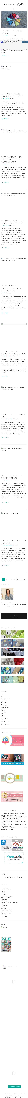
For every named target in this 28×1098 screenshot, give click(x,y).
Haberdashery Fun (14, 5)
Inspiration (6, 98)
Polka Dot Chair (4, 908)
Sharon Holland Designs (6, 910)
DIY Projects (6, 35)
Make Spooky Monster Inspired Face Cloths (11, 288)
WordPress (15, 1097)
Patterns (2, 716)
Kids (4, 292)
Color (2, 701)
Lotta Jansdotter (4, 900)
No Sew (2, 715)
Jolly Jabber (3, 894)
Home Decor (3, 708)
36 (14, 579)
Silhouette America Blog (6, 911)
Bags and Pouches (7, 355)
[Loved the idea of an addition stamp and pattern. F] (14, 1027)
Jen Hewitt (3, 892)
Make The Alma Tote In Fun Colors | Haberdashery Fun (13, 827)
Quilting (2, 719)
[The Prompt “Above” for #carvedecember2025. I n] (14, 1073)
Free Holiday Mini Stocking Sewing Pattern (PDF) (11, 159)
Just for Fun (3, 712)
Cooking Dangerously (5, 889)
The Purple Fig (4, 916)
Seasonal (5, 164)
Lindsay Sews (4, 899)
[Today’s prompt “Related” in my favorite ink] (14, 1004)
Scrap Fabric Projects (5, 721)
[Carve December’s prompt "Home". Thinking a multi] (14, 1050)
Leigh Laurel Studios (5, 897)
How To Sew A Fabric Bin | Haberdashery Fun (11, 824)
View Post (4, 55)
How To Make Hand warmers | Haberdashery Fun (12, 813)
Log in (21, 1097)
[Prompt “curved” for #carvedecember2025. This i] (14, 982)
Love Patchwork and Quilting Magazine (9, 902)
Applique (3, 694)
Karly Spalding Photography (7, 896)
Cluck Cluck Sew (4, 888)
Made (2, 903)
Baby (2, 696)
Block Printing (4, 699)
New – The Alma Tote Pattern (7, 829)
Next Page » (21, 579)
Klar (16, 1096)
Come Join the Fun (9, 606)
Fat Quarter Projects (5, 707)
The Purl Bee (3, 914)
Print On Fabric (4, 718)
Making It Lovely (4, 905)
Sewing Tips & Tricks (5, 724)
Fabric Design (4, 705)
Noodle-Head (4, 907)
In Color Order (4, 891)
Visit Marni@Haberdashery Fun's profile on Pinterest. (12, 877)
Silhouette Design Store (6, 913)
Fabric (2, 704)
